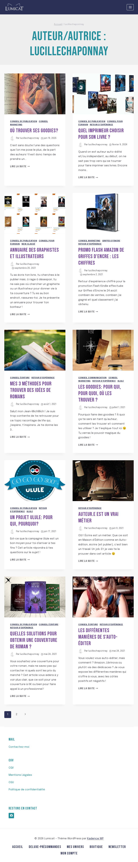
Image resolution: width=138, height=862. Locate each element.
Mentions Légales (20, 775)
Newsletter (117, 847)
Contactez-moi (19, 747)
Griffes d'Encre (111, 241)
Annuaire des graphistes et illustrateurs (34, 253)
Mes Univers (75, 847)
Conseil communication (92, 378)
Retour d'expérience (101, 125)
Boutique (96, 847)
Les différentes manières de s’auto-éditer (98, 637)
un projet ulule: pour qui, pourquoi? (31, 520)
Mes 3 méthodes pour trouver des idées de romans (31, 390)
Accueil (17, 847)
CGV (11, 767)
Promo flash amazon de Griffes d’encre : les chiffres (101, 256)
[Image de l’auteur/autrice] (12, 138)
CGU (11, 782)
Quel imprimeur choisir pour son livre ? (101, 133)
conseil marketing (89, 241)
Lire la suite (20, 167)
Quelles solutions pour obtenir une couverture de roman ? (33, 640)
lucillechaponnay (29, 138)
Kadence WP (95, 838)
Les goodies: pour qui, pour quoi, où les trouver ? (99, 393)
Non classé (28, 244)
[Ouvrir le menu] (130, 7)
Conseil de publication (23, 121)
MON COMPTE (69, 853)
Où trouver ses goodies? (34, 130)
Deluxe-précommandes (45, 847)
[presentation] (34, 93)
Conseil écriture (19, 378)
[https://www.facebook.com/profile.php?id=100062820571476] (11, 815)
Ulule (121, 381)
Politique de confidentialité (27, 789)
